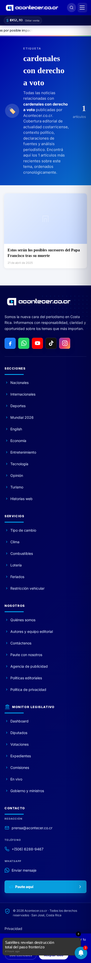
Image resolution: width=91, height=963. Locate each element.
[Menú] (82, 7)
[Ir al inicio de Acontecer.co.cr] (39, 301)
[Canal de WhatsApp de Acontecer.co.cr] (23, 343)
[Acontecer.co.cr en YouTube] (37, 343)
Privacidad (13, 928)
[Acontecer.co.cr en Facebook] (10, 343)
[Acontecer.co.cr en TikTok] (51, 343)
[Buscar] (71, 7)
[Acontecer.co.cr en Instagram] (64, 343)
